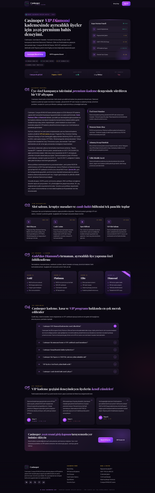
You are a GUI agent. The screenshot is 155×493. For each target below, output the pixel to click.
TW (26, 482)
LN (43, 482)
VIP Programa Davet (57, 54)
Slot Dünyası (70, 474)
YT (39, 482)
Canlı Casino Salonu (72, 477)
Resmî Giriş (70, 469)
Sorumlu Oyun (71, 482)
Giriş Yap (116, 3)
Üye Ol (126, 3)
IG (30, 482)
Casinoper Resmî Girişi (35, 54)
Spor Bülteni (70, 479)
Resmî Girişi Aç (106, 440)
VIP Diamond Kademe (73, 471)
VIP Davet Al (120, 440)
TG (35, 482)
